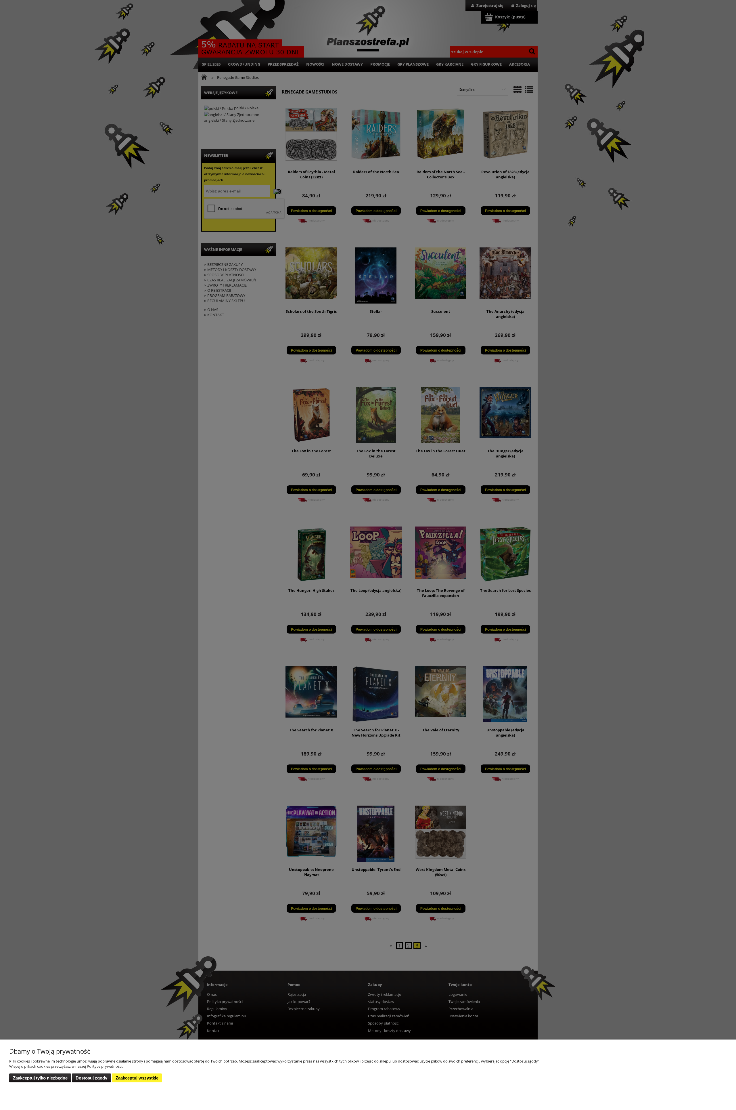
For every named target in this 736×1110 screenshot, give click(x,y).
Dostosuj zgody (91, 1077)
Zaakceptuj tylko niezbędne (40, 1077)
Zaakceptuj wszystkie (137, 1077)
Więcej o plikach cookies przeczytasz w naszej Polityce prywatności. (66, 1066)
